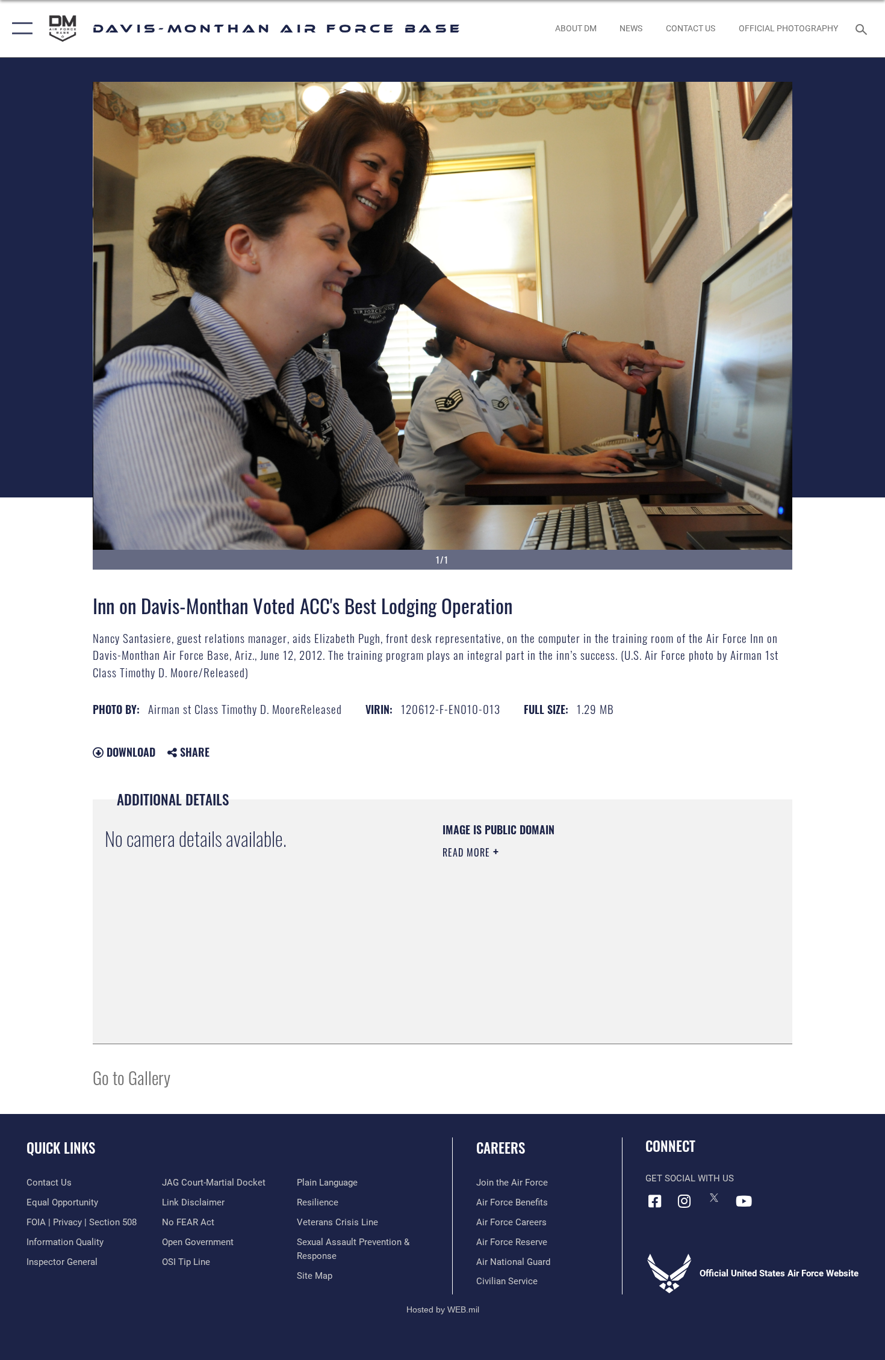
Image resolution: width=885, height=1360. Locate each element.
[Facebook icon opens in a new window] (654, 1201)
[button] (19, 28)
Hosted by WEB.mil (442, 1309)
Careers (500, 1147)
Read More (467, 852)
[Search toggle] (863, 28)
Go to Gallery (131, 1077)
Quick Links (60, 1147)
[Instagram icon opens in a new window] (684, 1201)
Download (129, 752)
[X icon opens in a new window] (714, 1198)
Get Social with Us (689, 1178)
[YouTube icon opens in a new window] (743, 1201)
